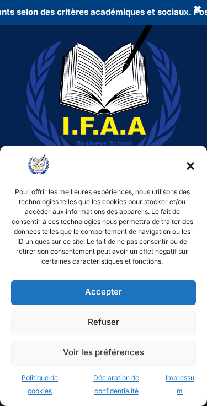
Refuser (103, 322)
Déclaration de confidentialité (116, 384)
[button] (190, 164)
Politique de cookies (40, 384)
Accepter (103, 291)
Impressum (180, 384)
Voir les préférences (103, 352)
